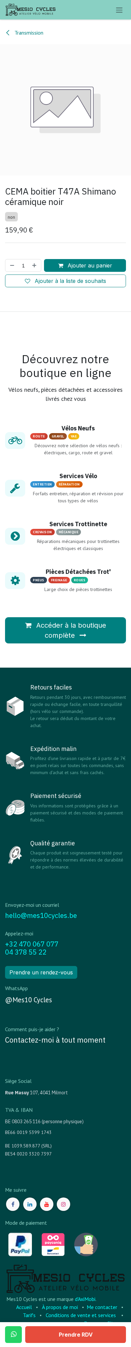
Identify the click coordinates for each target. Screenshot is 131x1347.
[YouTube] (46, 1204)
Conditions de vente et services (81, 1315)
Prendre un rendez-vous (41, 972)
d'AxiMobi (85, 1299)
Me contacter (102, 1307)
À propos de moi (60, 1307)
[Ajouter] (35, 265)
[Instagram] (63, 1204)
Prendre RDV (76, 1334)
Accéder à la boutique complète (70, 630)
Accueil (24, 1307)
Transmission (28, 32)
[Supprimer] (11, 265)
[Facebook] (12, 1204)
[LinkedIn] (30, 1204)
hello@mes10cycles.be (41, 915)
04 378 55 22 (25, 952)
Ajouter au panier (89, 265)
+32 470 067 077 (31, 944)
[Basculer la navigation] (119, 10)
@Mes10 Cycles (28, 999)
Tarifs (29, 1315)
